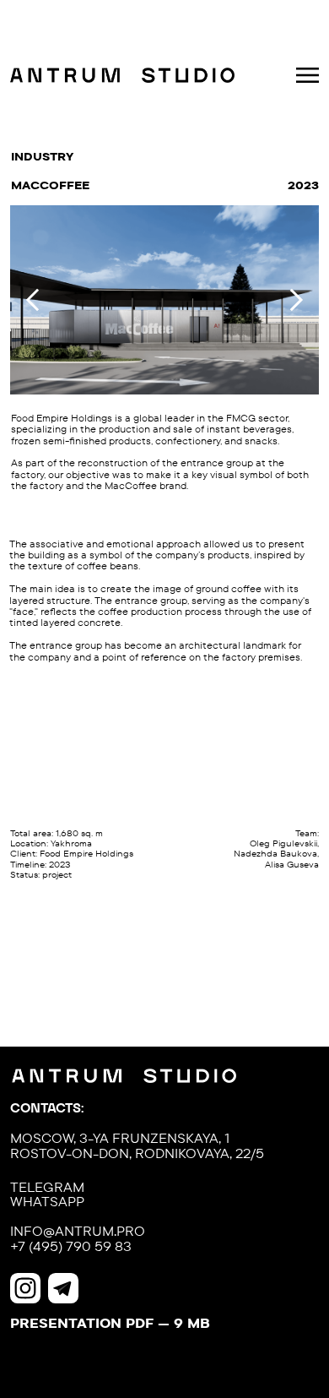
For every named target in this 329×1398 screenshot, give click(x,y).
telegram (47, 1187)
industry (42, 156)
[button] (307, 75)
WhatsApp (47, 1202)
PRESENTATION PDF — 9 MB (110, 1323)
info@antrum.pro (77, 1231)
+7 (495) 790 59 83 (71, 1246)
